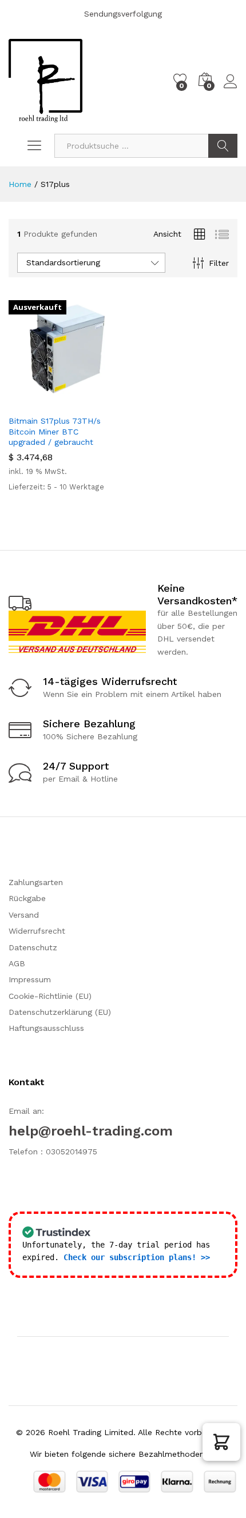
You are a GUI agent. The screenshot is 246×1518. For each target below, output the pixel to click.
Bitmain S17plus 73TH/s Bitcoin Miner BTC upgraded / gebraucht (55, 431)
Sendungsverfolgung (123, 13)
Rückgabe (27, 898)
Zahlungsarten (36, 882)
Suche (222, 146)
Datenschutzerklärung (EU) (60, 1012)
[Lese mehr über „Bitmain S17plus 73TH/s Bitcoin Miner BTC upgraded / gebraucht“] (35, 402)
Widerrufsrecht (37, 930)
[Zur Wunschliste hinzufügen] (87, 402)
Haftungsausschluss (46, 1028)
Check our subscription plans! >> (137, 1257)
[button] (221, 1442)
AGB (17, 963)
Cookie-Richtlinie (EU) (50, 996)
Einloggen (230, 88)
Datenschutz (33, 947)
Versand (24, 914)
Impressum (30, 979)
